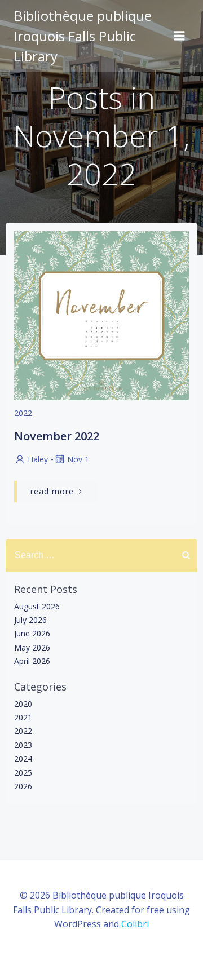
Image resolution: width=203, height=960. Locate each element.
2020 (23, 703)
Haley (38, 459)
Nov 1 (78, 459)
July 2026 (30, 619)
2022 (23, 413)
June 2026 (32, 633)
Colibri (135, 924)
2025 (23, 772)
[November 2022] (101, 314)
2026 (23, 786)
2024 (23, 758)
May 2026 (32, 647)
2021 (23, 717)
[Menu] (179, 36)
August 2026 (37, 606)
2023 (23, 745)
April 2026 (32, 661)
